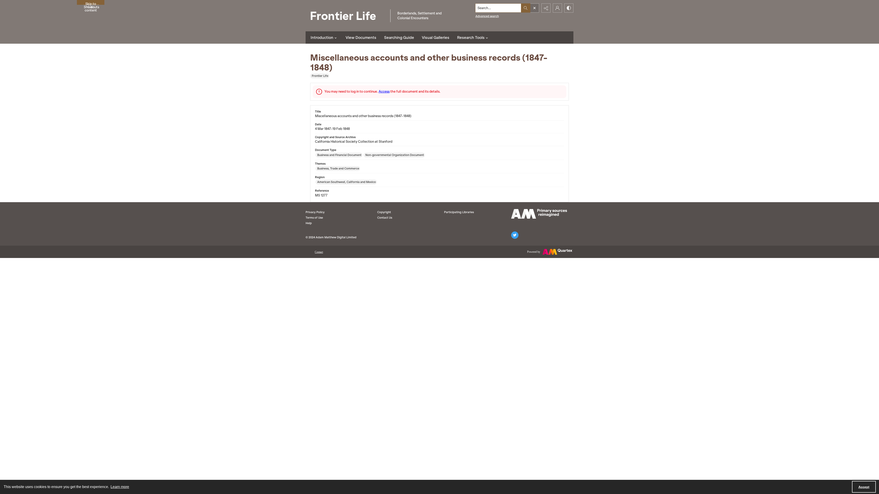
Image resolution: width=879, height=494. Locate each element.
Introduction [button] (322, 37)
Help (309, 223)
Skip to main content (91, 3)
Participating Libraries (459, 212)
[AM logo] (539, 214)
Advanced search (487, 16)
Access (384, 91)
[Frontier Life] (346, 15)
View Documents (361, 37)
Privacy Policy (315, 212)
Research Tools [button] (471, 37)
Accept (863, 487)
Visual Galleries (435, 37)
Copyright (384, 212)
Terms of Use (314, 217)
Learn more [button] (120, 487)
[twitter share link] (514, 235)
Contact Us (384, 217)
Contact (319, 252)
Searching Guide (399, 37)
